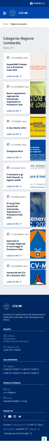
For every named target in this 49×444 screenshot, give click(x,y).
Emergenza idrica (15, 151)
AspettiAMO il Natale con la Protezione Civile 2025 (17, 67)
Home (5, 24)
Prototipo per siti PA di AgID (16, 433)
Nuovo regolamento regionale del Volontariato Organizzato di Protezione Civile (16, 99)
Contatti (7, 424)
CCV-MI (23, 13)
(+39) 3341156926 (12, 350)
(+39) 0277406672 (30, 369)
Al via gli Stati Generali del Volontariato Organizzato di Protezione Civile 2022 (14, 210)
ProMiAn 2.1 (39, 3)
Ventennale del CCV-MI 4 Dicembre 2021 (16, 274)
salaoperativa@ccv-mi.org (15, 401)
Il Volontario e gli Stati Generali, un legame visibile (15, 177)
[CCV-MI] (12, 12)
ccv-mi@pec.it (9, 392)
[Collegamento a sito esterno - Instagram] (14, 416)
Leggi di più (13, 76)
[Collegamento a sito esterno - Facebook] (5, 416)
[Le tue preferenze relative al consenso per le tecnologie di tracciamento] (44, 439)
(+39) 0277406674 (30, 373)
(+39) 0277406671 (12, 369)
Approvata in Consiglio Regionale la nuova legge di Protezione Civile (16, 245)
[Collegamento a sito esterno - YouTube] (9, 416)
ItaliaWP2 (20, 429)
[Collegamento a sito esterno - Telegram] (19, 416)
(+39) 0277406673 (12, 373)
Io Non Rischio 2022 (16, 127)
